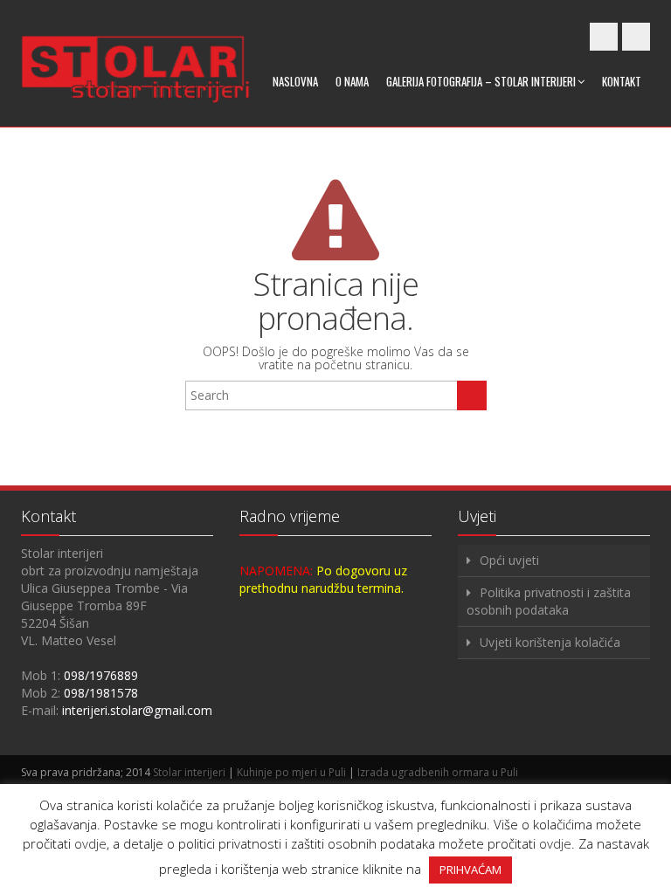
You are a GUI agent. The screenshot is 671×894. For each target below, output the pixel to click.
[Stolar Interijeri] (136, 70)
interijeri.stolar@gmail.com (137, 710)
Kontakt (621, 81)
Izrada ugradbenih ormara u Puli (437, 772)
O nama (352, 81)
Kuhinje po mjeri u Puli (291, 772)
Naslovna (295, 81)
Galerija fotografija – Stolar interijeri (481, 81)
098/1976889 (101, 675)
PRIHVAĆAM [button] (470, 869)
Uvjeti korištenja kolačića (550, 642)
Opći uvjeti (509, 560)
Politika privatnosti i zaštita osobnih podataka (549, 601)
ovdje (90, 843)
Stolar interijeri (189, 772)
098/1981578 (101, 692)
